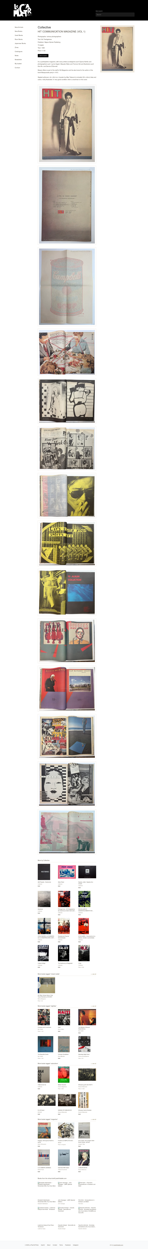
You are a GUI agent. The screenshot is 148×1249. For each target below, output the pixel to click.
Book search (99, 11)
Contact (17, 68)
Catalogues (18, 51)
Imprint (43, 1245)
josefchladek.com (118, 1245)
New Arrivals (19, 27)
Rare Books (19, 39)
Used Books (19, 35)
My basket (18, 64)
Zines (17, 47)
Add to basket (43, 55)
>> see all (93, 974)
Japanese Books (20, 43)
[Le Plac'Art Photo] (23, 10)
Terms (61, 1245)
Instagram (75, 1245)
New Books (18, 31)
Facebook (68, 1245)
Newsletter (18, 59)
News (16, 55)
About (48, 1245)
